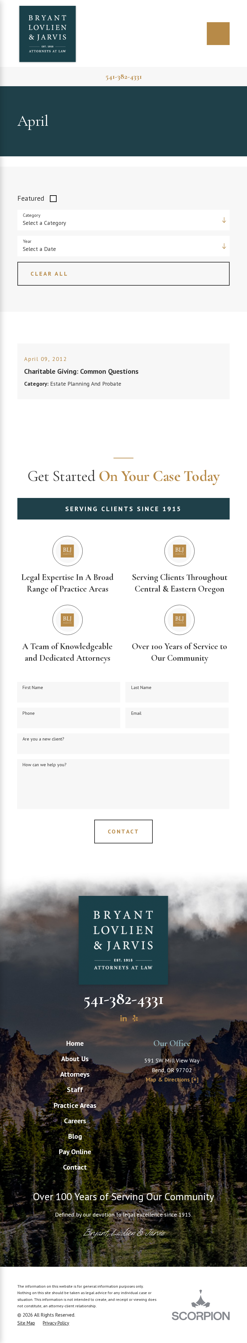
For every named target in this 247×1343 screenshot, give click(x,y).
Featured (30, 198)
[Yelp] (135, 1018)
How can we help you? (45, 765)
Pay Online (75, 1151)
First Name (33, 687)
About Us (75, 1058)
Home (75, 1043)
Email (136, 713)
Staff (75, 1089)
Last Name (141, 687)
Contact (75, 1167)
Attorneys (75, 1074)
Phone (29, 713)
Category (32, 215)
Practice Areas (75, 1105)
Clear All (49, 273)
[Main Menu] (218, 33)
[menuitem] (75, 1043)
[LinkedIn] (123, 1018)
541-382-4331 (123, 76)
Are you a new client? (43, 739)
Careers (75, 1120)
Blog (75, 1136)
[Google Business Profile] (111, 1018)
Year (27, 241)
